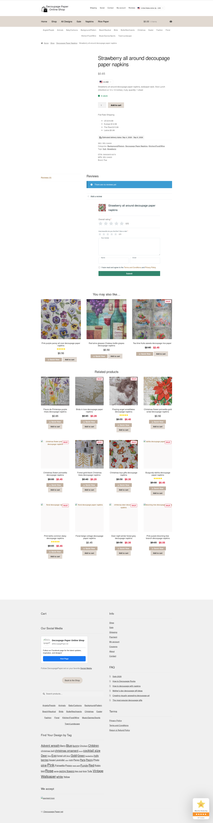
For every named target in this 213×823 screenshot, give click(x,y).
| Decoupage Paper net (53, 811)
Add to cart (116, 105)
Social (102, 8)
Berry (63, 745)
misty (66, 760)
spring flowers (66, 771)
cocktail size (91, 750)
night (71, 760)
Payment (113, 637)
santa (56, 771)
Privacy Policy (150, 267)
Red (91, 765)
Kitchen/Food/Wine (157, 146)
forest (60, 755)
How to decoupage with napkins (127, 686)
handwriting (89, 756)
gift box (66, 755)
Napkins (90, 21)
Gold (74, 755)
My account (121, 8)
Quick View (54, 359)
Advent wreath (50, 745)
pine (44, 765)
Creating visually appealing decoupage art (131, 695)
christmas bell (47, 750)
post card (76, 765)
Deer (44, 755)
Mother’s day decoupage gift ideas (127, 690)
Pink (50, 764)
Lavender (60, 759)
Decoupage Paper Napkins (66, 43)
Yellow (66, 776)
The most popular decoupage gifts (127, 700)
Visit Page (64, 659)
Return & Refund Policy (119, 730)
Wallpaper (48, 776)
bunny (76, 745)
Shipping (93, 8)
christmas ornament (66, 750)
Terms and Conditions (132, 267)
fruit (104, 149)
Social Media (86, 668)
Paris (82, 760)
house (52, 759)
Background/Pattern (115, 146)
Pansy (76, 759)
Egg (54, 755)
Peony (89, 760)
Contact (110, 8)
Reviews (132, 8)
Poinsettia (60, 765)
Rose (49, 770)
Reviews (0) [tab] (46, 177)
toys (85, 771)
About (112, 651)
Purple (84, 765)
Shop (54, 21)
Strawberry (111, 149)
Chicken (84, 745)
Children (93, 745)
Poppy (68, 765)
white (59, 776)
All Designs (66, 21)
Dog (49, 756)
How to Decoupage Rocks (124, 681)
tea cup (78, 771)
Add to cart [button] (69, 359)
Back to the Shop (72, 680)
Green (81, 755)
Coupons (113, 646)
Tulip (89, 771)
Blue (69, 745)
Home (44, 21)
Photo (96, 759)
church (81, 751)
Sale (79, 21)
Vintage (98, 770)
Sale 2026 (117, 676)
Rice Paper (103, 21)
